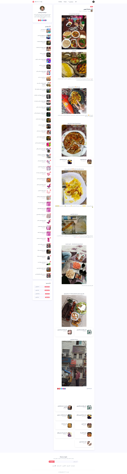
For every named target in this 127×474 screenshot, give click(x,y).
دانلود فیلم (73, 465)
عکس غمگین (47, 297)
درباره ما (65, 1)
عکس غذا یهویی (84, 424)
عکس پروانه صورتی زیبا (42, 202)
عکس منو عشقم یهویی (63, 159)
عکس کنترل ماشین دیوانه (41, 256)
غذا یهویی (89, 79)
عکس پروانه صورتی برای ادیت (41, 172)
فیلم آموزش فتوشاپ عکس (41, 137)
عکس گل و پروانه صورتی (42, 166)
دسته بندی (71, 1)
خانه (76, 1)
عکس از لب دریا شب (42, 65)
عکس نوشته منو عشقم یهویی (62, 330)
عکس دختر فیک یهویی (83, 442)
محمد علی (89, 11)
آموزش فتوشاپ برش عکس (41, 131)
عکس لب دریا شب (43, 53)
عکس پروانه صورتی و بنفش (41, 184)
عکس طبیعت (47, 293)
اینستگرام (58, 465)
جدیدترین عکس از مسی (42, 244)
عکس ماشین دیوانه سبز (42, 262)
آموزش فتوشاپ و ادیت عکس (41, 107)
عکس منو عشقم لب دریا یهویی (62, 415)
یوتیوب (53, 465)
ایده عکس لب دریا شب (42, 125)
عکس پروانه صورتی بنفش (41, 220)
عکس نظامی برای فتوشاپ (41, 155)
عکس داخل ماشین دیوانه (42, 250)
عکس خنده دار (47, 290)
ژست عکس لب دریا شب (42, 77)
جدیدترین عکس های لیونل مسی (40, 274)
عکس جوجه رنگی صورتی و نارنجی (40, 143)
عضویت (51, 461)
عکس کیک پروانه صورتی (42, 226)
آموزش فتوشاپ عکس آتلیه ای (41, 119)
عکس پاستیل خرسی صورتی (41, 238)
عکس (91, 6)
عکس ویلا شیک (43, 29)
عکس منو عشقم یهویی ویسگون (82, 415)
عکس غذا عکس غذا (83, 433)
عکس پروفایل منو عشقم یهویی (82, 330)
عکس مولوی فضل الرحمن (42, 35)
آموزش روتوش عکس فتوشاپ (41, 47)
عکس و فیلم (78, 237)
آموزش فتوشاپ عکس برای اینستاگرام (41, 83)
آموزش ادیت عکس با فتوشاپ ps (40, 89)
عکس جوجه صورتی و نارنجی (41, 178)
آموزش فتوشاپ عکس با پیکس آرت (40, 101)
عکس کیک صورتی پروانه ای (41, 196)
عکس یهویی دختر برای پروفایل (62, 433)
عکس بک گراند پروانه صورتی (41, 214)
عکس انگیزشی (47, 286)
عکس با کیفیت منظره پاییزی (41, 268)
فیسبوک (68, 465)
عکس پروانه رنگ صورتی (42, 190)
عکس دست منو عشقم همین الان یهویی (62, 406)
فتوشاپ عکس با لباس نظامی (41, 149)
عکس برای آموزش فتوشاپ (41, 41)
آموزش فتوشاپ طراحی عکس (41, 71)
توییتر (63, 465)
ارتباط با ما (60, 1)
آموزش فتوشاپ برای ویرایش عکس (40, 113)
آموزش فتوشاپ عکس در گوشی (40, 59)
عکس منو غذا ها (64, 424)
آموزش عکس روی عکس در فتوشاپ (40, 95)
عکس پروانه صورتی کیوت (42, 232)
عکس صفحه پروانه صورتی (41, 208)
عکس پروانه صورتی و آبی (42, 161)
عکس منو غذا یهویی (83, 159)
